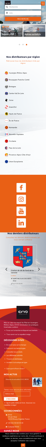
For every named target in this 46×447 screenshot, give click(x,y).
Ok (23, 445)
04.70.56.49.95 (18, 284)
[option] (11, 32)
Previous (6, 269)
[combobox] (23, 7)
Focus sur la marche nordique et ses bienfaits (22, 330)
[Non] (43, 440)
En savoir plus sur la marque (16, 345)
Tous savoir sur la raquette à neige (18, 334)
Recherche (23, 19)
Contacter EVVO (13, 427)
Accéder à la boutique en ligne (16, 363)
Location (13, 276)
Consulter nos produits (14, 352)
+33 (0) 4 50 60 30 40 (15, 423)
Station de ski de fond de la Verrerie (22, 271)
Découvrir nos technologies (15, 348)
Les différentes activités (14, 355)
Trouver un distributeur (14, 359)
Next (39, 269)
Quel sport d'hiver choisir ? (15, 369)
